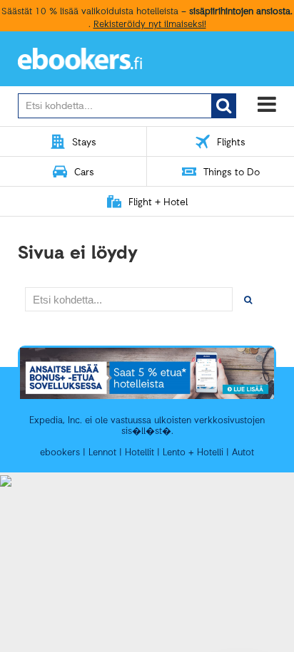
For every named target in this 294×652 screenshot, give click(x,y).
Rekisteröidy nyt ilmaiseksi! (149, 25)
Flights (231, 143)
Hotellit (139, 453)
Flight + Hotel (158, 202)
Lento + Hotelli (193, 453)
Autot (243, 453)
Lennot (102, 453)
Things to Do (231, 173)
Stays (84, 143)
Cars (84, 173)
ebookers (60, 453)
